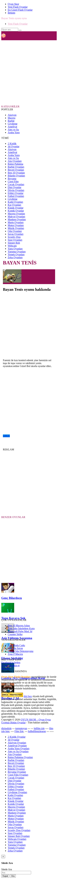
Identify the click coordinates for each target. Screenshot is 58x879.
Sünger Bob (14, 242)
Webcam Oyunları (17, 839)
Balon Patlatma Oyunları (20, 757)
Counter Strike (15, 634)
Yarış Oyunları (15, 248)
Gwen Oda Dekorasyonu (20, 651)
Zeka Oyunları (15, 257)
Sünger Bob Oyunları (19, 836)
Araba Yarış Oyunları (18, 748)
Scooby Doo (14, 237)
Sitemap (5, 668)
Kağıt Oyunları (15, 202)
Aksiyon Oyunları (17, 742)
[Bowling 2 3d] (7, 691)
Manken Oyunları (17, 219)
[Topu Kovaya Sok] (7, 611)
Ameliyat (12, 126)
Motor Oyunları (16, 225)
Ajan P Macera (15, 654)
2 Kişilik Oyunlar (16, 736)
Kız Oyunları (14, 204)
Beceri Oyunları (16, 169)
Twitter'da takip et (10, 665)
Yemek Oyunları (16, 254)
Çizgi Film (13, 181)
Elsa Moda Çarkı (16, 645)
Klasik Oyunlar (15, 207)
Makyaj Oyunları (16, 216)
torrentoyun (21, 728)
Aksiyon (12, 115)
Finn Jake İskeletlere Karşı (21, 628)
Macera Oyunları (16, 213)
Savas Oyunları (15, 234)
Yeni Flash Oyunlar (18, 7)
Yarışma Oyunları (17, 251)
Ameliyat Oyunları (17, 745)
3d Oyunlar (13, 146)
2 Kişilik (12, 143)
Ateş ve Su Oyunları (18, 751)
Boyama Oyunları (17, 771)
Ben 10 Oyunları (16, 172)
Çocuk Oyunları (16, 184)
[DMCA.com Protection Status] (12, 696)
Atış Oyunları (15, 161)
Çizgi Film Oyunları (18, 774)
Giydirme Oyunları (17, 792)
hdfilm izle (39, 728)
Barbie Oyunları (16, 166)
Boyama (12, 178)
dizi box (28, 696)
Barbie (11, 120)
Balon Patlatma (15, 164)
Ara (13, 876)
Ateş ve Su (13, 129)
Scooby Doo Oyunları (19, 830)
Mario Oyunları (16, 222)
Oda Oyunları (15, 231)
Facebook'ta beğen (10, 662)
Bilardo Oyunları (16, 175)
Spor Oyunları (15, 239)
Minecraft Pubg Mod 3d (20, 631)
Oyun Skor (13, 4)
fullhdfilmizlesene (37, 731)
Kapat (5, 876)
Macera (11, 117)
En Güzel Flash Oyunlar (20, 9)
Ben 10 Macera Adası (19, 625)
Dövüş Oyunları (16, 190)
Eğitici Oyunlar (15, 193)
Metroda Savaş (15, 648)
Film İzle (19, 731)
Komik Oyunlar (16, 210)
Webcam (12, 245)
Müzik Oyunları (16, 228)
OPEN (6, 435)
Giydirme (12, 123)
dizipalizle (6, 728)
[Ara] (20, 30)
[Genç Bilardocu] (7, 591)
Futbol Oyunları (16, 196)
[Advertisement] (29, 72)
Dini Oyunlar (14, 187)
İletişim (11, 12)
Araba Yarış (14, 132)
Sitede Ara (6, 869)
